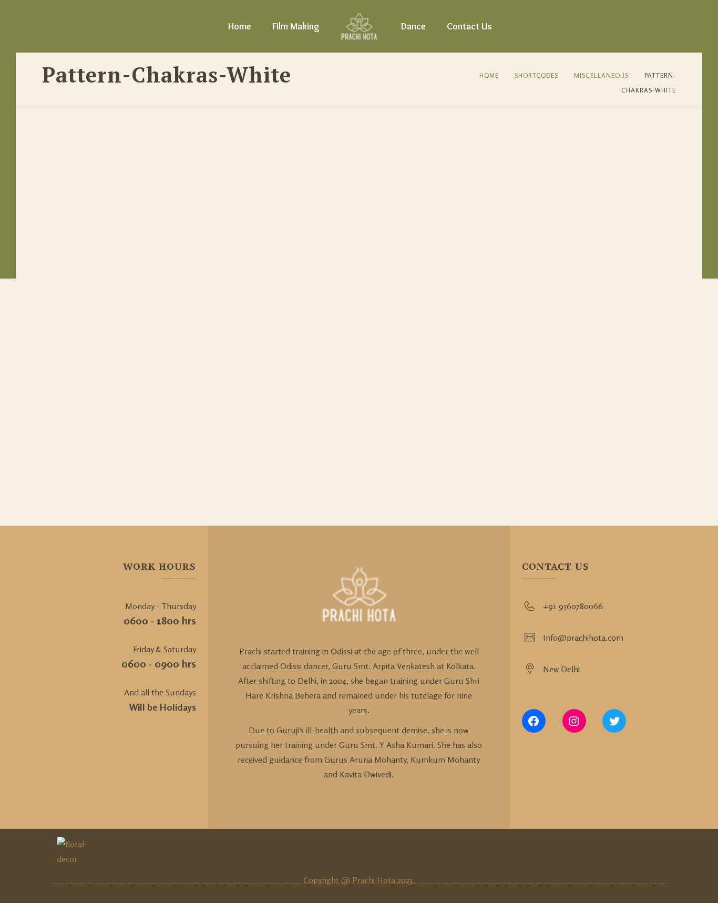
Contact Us (469, 26)
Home (239, 26)
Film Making (296, 26)
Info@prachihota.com (583, 637)
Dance (413, 26)
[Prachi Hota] (359, 26)
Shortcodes (536, 75)
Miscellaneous (601, 75)
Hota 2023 (395, 880)
